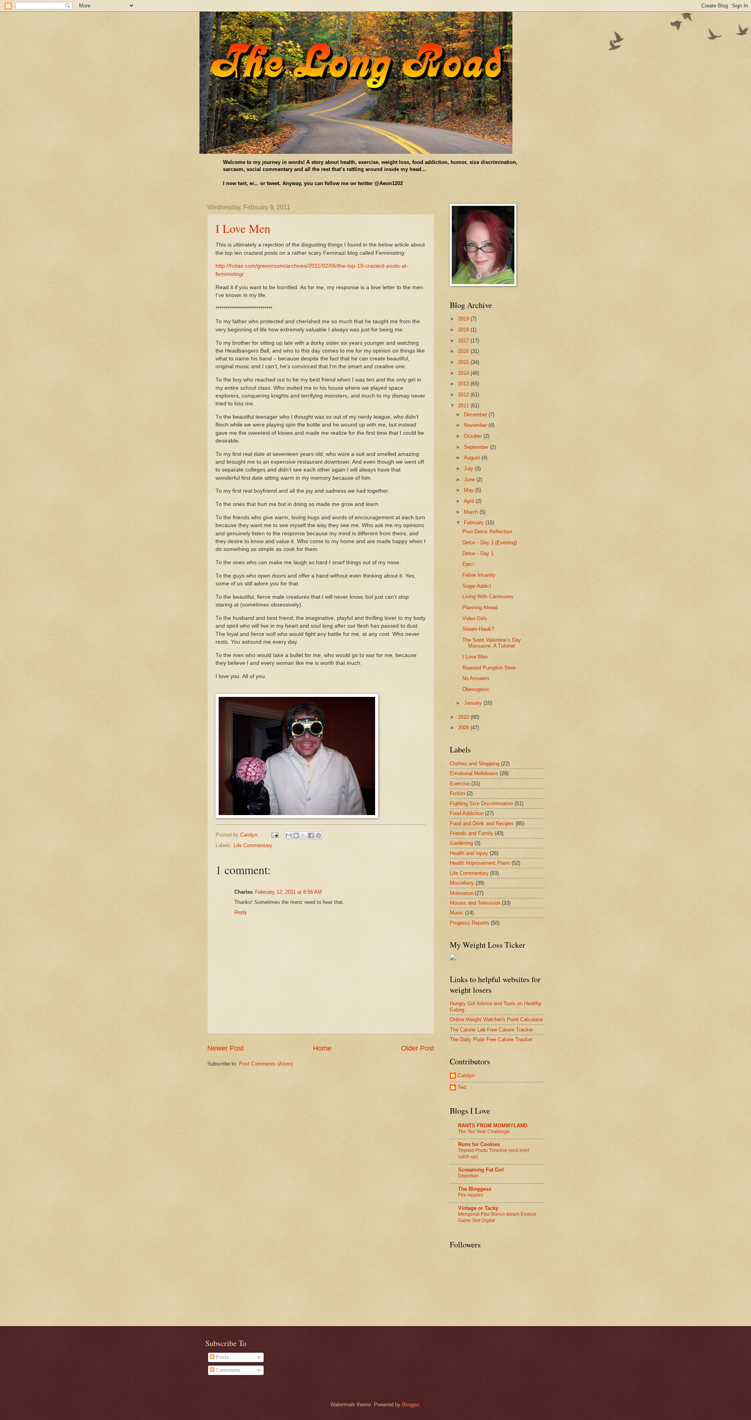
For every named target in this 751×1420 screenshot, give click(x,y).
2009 (464, 728)
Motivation (461, 893)
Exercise (460, 783)
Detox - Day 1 (478, 553)
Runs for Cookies (479, 1144)
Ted (462, 1087)
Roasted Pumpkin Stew (489, 668)
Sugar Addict (476, 586)
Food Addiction (466, 813)
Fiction (457, 793)
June (470, 479)
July (469, 469)
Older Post (417, 1048)
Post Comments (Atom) (266, 1064)
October (473, 436)
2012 (464, 395)
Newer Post (225, 1048)
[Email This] (289, 835)
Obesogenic (475, 689)
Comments (227, 1370)
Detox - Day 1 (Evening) (489, 542)
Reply (240, 912)
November (476, 425)
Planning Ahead (480, 607)
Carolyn (466, 1075)
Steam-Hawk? (478, 629)
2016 (464, 351)
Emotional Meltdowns (474, 773)
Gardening (461, 843)
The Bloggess (474, 1189)
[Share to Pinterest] (318, 835)
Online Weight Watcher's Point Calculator (496, 1019)
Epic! (468, 564)
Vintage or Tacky (478, 1208)
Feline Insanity (479, 575)
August (473, 458)
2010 (464, 717)
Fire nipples (470, 1195)
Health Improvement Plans (480, 863)
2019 (464, 319)
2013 (464, 384)
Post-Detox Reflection (487, 532)
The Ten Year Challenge (484, 1131)
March (472, 512)
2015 (464, 362)
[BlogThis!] (296, 835)
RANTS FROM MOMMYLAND (492, 1125)
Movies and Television (475, 903)
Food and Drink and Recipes (482, 823)
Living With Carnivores (487, 596)
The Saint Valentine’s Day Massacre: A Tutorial (491, 643)
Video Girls (474, 618)
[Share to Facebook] (311, 835)
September (477, 447)
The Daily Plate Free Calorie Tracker (491, 1039)
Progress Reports (469, 923)
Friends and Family (471, 833)
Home (322, 1048)
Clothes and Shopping (474, 764)
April (470, 501)
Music (457, 913)
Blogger (410, 1404)
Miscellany (462, 883)
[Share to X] (303, 835)
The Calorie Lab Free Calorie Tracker (491, 1030)
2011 (464, 406)
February (474, 523)
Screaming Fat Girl (481, 1170)
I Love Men (243, 228)
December (476, 415)
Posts (221, 1357)
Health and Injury (469, 853)
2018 (464, 330)
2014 (464, 373)
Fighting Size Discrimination (481, 803)
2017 (464, 341)
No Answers (475, 678)
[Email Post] (274, 835)
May (469, 490)
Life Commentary (253, 845)
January (473, 703)
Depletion (468, 1176)
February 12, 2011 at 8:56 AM (288, 892)
